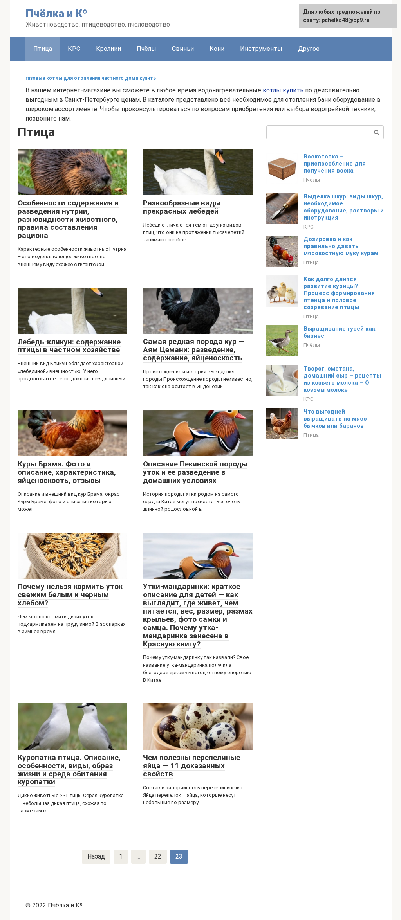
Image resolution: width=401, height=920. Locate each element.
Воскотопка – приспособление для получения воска (334, 163)
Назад (96, 856)
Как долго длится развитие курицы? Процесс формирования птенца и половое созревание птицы (339, 293)
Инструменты (261, 48)
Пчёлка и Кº (56, 13)
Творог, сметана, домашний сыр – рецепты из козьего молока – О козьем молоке (342, 379)
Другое (309, 48)
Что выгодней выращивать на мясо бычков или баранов (335, 418)
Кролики (108, 48)
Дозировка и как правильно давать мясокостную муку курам (340, 246)
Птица (42, 48)
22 (157, 856)
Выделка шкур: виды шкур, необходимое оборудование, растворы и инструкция (343, 207)
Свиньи (183, 48)
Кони (217, 48)
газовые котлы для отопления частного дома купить (90, 78)
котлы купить (283, 90)
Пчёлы (146, 48)
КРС (74, 48)
